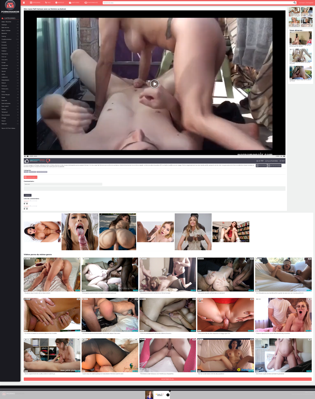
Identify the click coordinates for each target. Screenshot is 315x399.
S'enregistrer (309, 3)
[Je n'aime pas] (48, 161)
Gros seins (32, 172)
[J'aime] (27, 161)
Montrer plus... (167, 379)
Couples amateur (42, 172)
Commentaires (31, 177)
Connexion (302, 3)
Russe (26, 172)
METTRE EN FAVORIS (275, 165)
